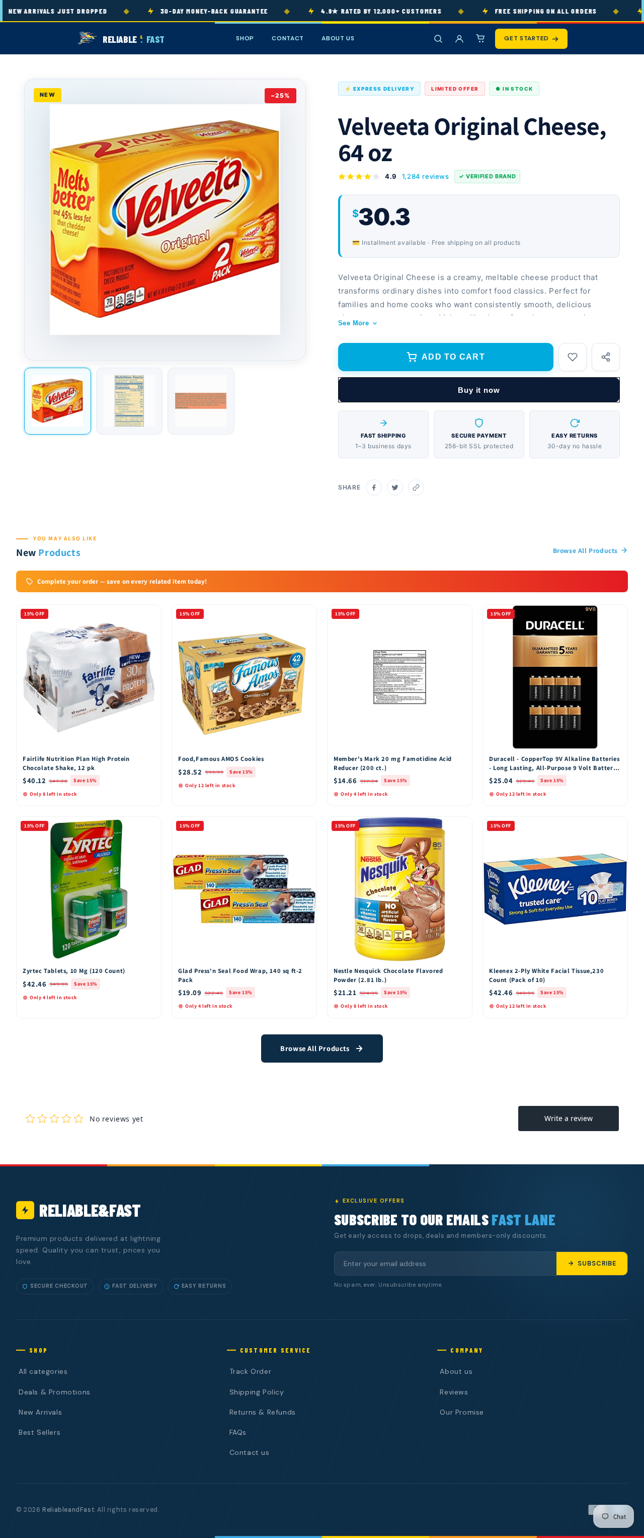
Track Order (250, 1371)
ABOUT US (338, 38)
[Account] (459, 38)
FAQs (238, 1432)
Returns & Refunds (262, 1412)
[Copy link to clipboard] (416, 487)
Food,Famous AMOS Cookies (221, 758)
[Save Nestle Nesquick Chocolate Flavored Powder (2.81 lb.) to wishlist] (460, 827)
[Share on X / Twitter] (395, 487)
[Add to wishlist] (572, 357)
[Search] (438, 38)
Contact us (249, 1452)
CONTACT (288, 38)
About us (456, 1371)
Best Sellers (39, 1432)
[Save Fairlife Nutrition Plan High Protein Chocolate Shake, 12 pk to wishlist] (149, 615)
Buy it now (479, 390)
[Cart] (480, 38)
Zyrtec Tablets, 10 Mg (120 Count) (74, 970)
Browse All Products (585, 550)
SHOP (245, 38)
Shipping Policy (256, 1391)
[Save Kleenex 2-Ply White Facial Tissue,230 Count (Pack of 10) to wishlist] (615, 827)
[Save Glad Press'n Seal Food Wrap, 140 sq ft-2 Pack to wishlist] (304, 827)
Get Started (526, 38)
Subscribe (597, 1264)
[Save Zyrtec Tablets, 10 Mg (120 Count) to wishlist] (149, 827)
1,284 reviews (425, 176)
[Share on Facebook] (374, 487)
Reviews (454, 1391)
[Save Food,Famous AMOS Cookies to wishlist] (304, 615)
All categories (43, 1371)
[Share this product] (606, 357)
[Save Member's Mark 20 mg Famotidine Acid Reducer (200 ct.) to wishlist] (460, 615)
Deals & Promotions (55, 1391)
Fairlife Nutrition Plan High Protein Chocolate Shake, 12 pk (76, 763)
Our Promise (462, 1412)
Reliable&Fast (90, 1210)
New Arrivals (40, 1412)
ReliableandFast (68, 1510)
